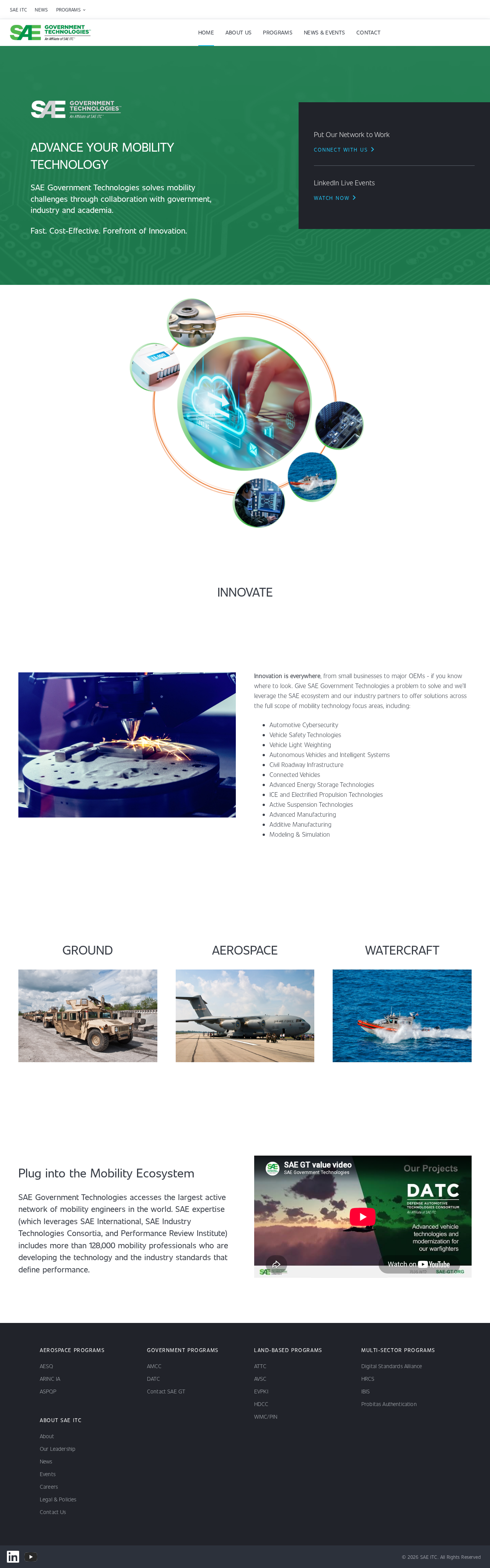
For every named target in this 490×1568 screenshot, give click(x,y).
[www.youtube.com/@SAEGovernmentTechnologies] (31, 1557)
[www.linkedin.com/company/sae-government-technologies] (13, 1557)
